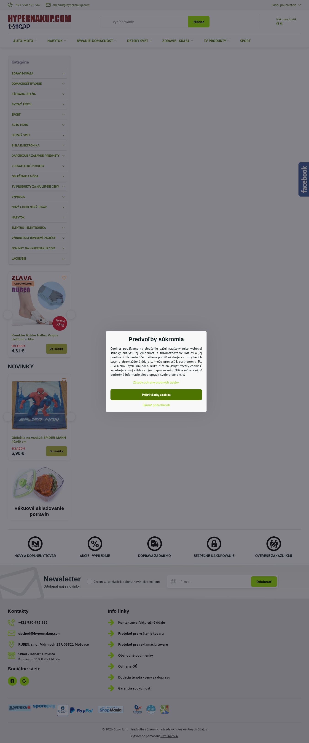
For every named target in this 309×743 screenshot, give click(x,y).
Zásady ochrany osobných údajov (156, 382)
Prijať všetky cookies (156, 395)
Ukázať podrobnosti (156, 405)
